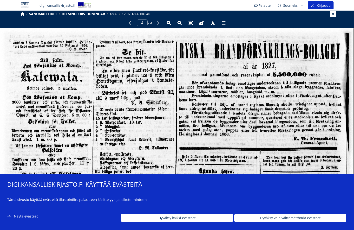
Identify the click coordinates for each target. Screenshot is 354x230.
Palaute (264, 5)
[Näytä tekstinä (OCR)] (212, 23)
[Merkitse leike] (191, 23)
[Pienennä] (179, 23)
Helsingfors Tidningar (83, 14)
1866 (113, 14)
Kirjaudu (323, 5)
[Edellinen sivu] (130, 23)
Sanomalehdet (43, 14)
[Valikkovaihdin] (333, 14)
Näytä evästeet (26, 216)
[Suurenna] (169, 23)
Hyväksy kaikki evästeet (177, 218)
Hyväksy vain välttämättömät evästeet (290, 218)
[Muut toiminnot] (224, 23)
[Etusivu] (23, 14)
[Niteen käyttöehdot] (202, 23)
